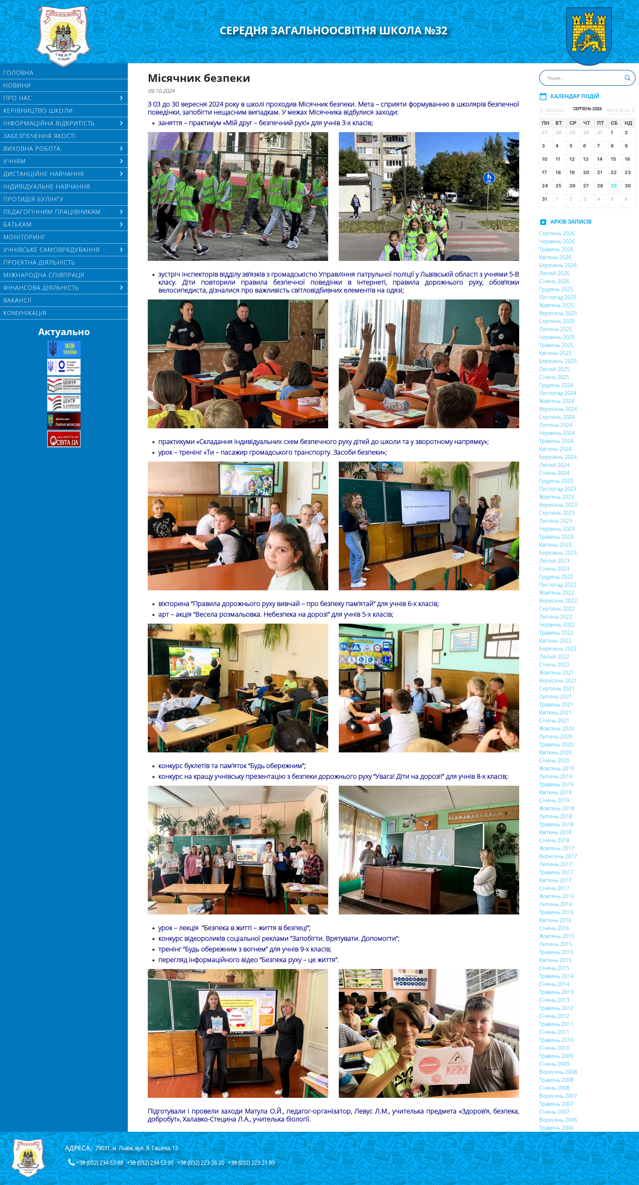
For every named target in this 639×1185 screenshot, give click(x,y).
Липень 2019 (555, 776)
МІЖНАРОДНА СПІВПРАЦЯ (44, 275)
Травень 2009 (556, 1056)
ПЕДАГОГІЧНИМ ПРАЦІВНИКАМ (52, 212)
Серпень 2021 (557, 688)
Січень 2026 (554, 281)
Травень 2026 (556, 249)
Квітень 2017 (555, 880)
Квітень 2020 (555, 752)
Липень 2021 (555, 696)
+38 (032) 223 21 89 (251, 1162)
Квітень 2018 (555, 832)
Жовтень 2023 (556, 496)
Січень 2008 (554, 1087)
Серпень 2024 (557, 417)
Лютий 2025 (554, 369)
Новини (17, 85)
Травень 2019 (556, 784)
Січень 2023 (554, 568)
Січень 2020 (554, 760)
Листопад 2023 (557, 489)
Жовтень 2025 (556, 305)
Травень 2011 (556, 1024)
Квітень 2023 (555, 544)
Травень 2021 (556, 704)
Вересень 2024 (558, 409)
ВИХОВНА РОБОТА (32, 148)
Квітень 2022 (555, 640)
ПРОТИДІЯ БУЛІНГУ (33, 199)
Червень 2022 (557, 624)
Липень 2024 (555, 425)
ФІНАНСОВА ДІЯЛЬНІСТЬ (41, 288)
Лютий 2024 (554, 465)
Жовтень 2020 (556, 728)
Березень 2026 (558, 265)
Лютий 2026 (554, 273)
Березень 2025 (558, 361)
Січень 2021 (554, 720)
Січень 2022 (554, 664)
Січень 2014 (554, 984)
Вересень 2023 (558, 504)
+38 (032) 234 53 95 (150, 1162)
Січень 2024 (554, 473)
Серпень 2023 (557, 512)
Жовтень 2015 (556, 936)
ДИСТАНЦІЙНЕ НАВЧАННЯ (43, 174)
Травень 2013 (556, 992)
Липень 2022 (555, 616)
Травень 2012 (556, 1008)
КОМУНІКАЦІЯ (25, 313)
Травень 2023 (556, 536)
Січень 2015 (554, 968)
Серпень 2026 (557, 233)
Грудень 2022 (556, 576)
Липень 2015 (555, 944)
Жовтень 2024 (556, 401)
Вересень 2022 (558, 600)
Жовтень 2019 (556, 768)
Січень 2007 (554, 1111)
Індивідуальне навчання (46, 186)
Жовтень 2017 (556, 848)
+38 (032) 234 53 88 (99, 1162)
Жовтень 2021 (556, 672)
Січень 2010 (554, 1048)
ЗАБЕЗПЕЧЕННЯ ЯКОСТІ (39, 136)
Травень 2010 (556, 1040)
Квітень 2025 (555, 353)
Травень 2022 (556, 632)
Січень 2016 (554, 928)
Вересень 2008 (558, 1072)
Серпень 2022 (557, 608)
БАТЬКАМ (17, 224)
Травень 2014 (556, 976)
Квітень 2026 (555, 257)
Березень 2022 (558, 648)
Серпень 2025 (557, 321)
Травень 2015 (556, 952)
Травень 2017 (556, 872)
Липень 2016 (555, 904)
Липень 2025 (555, 329)
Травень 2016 (556, 912)
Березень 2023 (558, 552)
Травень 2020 (556, 744)
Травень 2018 (556, 824)
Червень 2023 (557, 528)
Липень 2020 (555, 736)
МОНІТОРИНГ (24, 237)
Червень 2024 (557, 433)
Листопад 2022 (557, 584)
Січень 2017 (554, 888)
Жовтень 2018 (556, 808)
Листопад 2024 (557, 393)
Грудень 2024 (556, 385)
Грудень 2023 (556, 481)
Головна (18, 73)
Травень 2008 (556, 1080)
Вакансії (17, 300)
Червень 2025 (557, 337)
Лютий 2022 (554, 656)
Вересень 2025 (558, 313)
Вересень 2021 (558, 680)
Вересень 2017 (558, 856)
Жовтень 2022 (556, 592)
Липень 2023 (555, 520)
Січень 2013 (554, 1000)
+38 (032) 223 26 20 (200, 1162)
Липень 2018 (555, 816)
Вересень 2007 (558, 1095)
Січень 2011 (554, 1032)
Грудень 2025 (556, 289)
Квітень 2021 (555, 712)
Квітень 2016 (555, 920)
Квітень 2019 (555, 792)
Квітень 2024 (555, 449)
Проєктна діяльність (39, 262)
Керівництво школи (38, 110)
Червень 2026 (557, 241)
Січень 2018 (554, 840)
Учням (14, 161)
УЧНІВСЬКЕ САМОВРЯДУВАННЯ (51, 250)
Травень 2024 (556, 441)
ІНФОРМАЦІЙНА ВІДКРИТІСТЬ (49, 123)
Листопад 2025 (557, 297)
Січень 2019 (554, 800)
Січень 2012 (554, 1016)
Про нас (17, 98)
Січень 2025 (554, 377)
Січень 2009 (554, 1064)
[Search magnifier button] (627, 78)
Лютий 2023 (554, 560)
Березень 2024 (558, 457)
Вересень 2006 (558, 1119)
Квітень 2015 (555, 960)
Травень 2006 (556, 1127)
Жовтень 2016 (556, 896)
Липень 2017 (555, 864)
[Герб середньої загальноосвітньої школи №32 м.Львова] (64, 36)
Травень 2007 (556, 1103)
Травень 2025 (556, 345)
